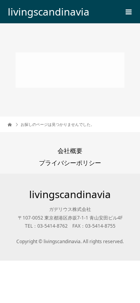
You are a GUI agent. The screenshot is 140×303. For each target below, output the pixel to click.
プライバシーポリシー (70, 162)
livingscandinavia (48, 12)
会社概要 (70, 150)
